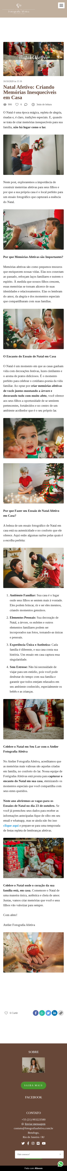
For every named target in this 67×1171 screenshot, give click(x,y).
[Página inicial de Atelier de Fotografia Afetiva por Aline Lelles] (18, 8)
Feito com (34, 1168)
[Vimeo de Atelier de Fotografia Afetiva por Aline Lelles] (38, 1143)
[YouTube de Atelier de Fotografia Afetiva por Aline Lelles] (44, 1143)
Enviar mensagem (35, 1124)
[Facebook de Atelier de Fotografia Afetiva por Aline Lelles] (28, 1143)
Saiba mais (33, 1085)
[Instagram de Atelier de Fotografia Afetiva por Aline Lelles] (33, 1143)
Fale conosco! (24, 1154)
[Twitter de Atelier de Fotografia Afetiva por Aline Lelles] (23, 1143)
